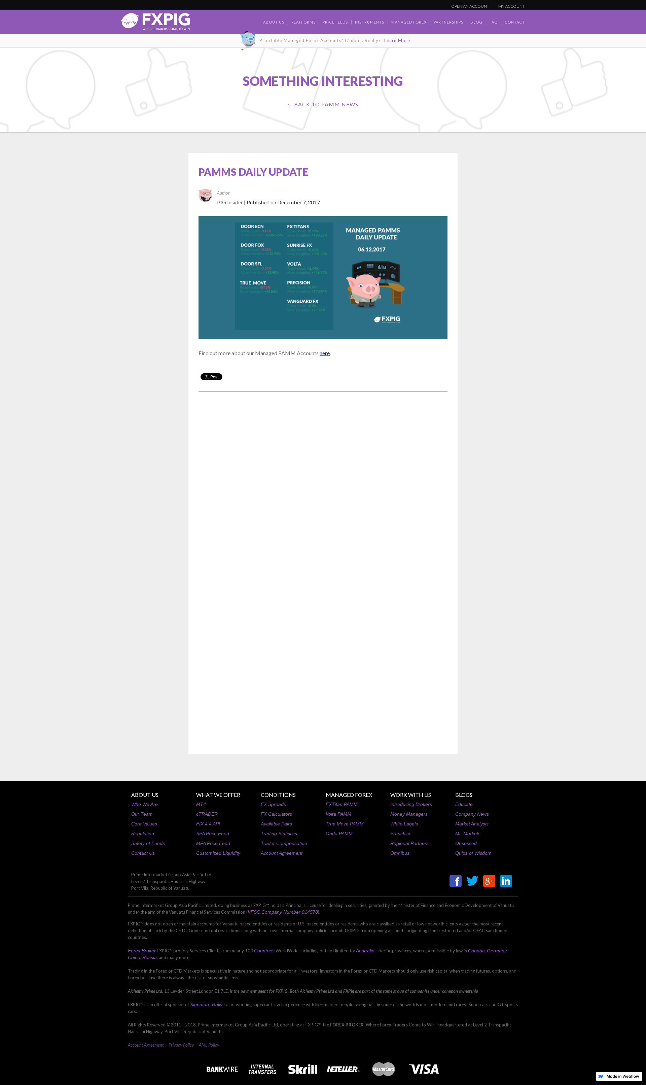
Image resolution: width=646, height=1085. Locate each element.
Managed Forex (409, 22)
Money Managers (409, 814)
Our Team (142, 814)
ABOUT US (144, 794)
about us (273, 22)
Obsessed (466, 843)
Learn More (397, 40)
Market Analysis (472, 823)
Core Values (144, 823)
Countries (264, 950)
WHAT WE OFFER (218, 794)
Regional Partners (409, 843)
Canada (476, 950)
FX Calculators (276, 814)
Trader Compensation (284, 843)
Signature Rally (206, 1004)
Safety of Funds (148, 843)
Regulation (142, 833)
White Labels (404, 823)
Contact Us (143, 853)
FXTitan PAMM (342, 804)
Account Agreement (281, 853)
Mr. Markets (467, 833)
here (325, 353)
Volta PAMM (338, 814)
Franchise (400, 833)
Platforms (303, 22)
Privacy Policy (181, 1045)
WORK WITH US (410, 794)
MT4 (201, 804)
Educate (464, 804)
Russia (149, 957)
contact (515, 22)
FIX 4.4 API (208, 823)
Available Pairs (276, 823)
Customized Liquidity (218, 853)
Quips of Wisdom (473, 853)
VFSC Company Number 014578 (283, 912)
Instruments (369, 22)
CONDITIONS (278, 794)
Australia (365, 950)
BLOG (476, 22)
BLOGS (463, 794)
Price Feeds (335, 22)
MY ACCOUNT (511, 6)
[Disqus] (323, 483)
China (134, 957)
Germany (497, 950)
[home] (155, 23)
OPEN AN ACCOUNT (470, 6)
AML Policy (209, 1045)
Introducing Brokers (411, 804)
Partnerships (448, 22)
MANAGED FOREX (349, 794)
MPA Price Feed (213, 843)
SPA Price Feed (212, 833)
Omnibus (399, 853)
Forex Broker (142, 950)
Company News (472, 814)
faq (494, 22)
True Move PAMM (345, 823)
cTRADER (207, 814)
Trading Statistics (279, 833)
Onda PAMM (339, 833)
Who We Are (144, 804)
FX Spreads (273, 804)
